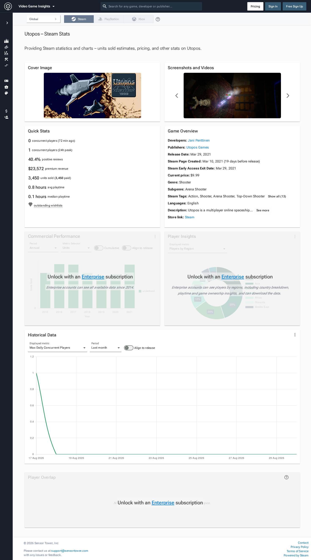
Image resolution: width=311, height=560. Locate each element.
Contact (303, 542)
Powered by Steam (296, 555)
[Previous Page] (177, 96)
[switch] (128, 347)
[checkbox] (79, 19)
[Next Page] (288, 96)
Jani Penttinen (199, 140)
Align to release (144, 347)
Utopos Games (197, 147)
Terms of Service (297, 551)
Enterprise (93, 277)
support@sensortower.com (69, 550)
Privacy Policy (299, 547)
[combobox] (154, 6)
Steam (190, 217)
